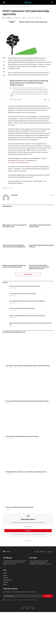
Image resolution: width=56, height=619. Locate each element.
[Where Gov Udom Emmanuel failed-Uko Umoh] (28, 490)
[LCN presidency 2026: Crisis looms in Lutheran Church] (41, 216)
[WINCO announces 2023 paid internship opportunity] (28, 38)
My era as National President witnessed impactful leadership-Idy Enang (27, 401)
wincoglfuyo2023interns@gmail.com (19, 162)
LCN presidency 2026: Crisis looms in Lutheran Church (40, 225)
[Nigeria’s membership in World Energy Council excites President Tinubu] (14, 257)
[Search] (52, 2)
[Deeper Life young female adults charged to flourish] (41, 236)
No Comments (31, 17)
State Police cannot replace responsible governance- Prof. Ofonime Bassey (28, 365)
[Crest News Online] (28, 2)
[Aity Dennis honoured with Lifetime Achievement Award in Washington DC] (14, 236)
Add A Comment (28, 274)
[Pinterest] (3, 71)
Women (10, 188)
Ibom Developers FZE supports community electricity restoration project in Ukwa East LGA (39, 267)
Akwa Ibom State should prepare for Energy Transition (22, 436)
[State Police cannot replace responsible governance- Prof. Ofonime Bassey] (28, 349)
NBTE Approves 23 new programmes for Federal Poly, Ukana (14, 225)
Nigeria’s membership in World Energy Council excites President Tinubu (14, 266)
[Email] (3, 75)
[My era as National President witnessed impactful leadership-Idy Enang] (28, 384)
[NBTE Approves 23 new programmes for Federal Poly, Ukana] (14, 216)
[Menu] (4, 2)
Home (3, 6)
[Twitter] (3, 65)
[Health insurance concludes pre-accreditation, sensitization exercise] (28, 455)
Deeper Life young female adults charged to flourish (41, 246)
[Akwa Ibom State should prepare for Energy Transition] (28, 420)
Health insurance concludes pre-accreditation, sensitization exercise (26, 472)
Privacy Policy (37, 534)
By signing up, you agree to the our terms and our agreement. (29, 534)
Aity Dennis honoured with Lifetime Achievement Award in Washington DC (13, 246)
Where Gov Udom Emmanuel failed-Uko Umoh (19, 507)
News (24, 17)
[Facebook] (3, 61)
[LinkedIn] (3, 68)
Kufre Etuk (9, 17)
